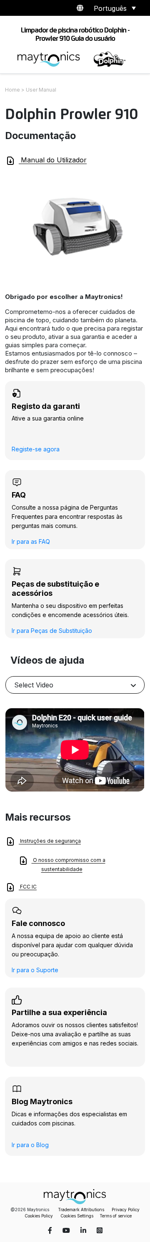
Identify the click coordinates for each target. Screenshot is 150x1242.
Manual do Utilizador (53, 160)
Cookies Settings (76, 1215)
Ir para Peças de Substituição (52, 630)
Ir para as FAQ (31, 541)
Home (12, 90)
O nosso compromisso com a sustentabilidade (68, 864)
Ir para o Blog (30, 1144)
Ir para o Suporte (35, 969)
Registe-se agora (36, 449)
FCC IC (28, 887)
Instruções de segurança (50, 841)
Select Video (33, 685)
